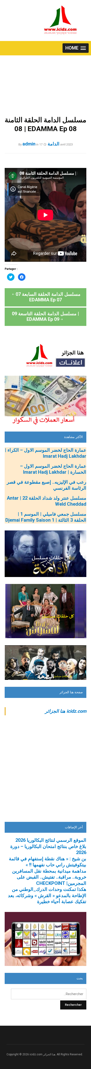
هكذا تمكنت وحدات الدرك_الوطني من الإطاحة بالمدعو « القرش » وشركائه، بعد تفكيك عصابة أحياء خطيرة (47, 895)
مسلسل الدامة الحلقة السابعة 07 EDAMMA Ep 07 (48, 297)
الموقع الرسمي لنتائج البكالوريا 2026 (50, 840)
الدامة (54, 144)
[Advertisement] (45, 81)
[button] (76, 48)
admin (28, 144)
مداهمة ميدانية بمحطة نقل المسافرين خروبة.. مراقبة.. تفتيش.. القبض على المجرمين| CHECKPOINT (49, 877)
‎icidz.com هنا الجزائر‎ (65, 711)
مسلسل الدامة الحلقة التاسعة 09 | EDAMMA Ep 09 (45, 316)
